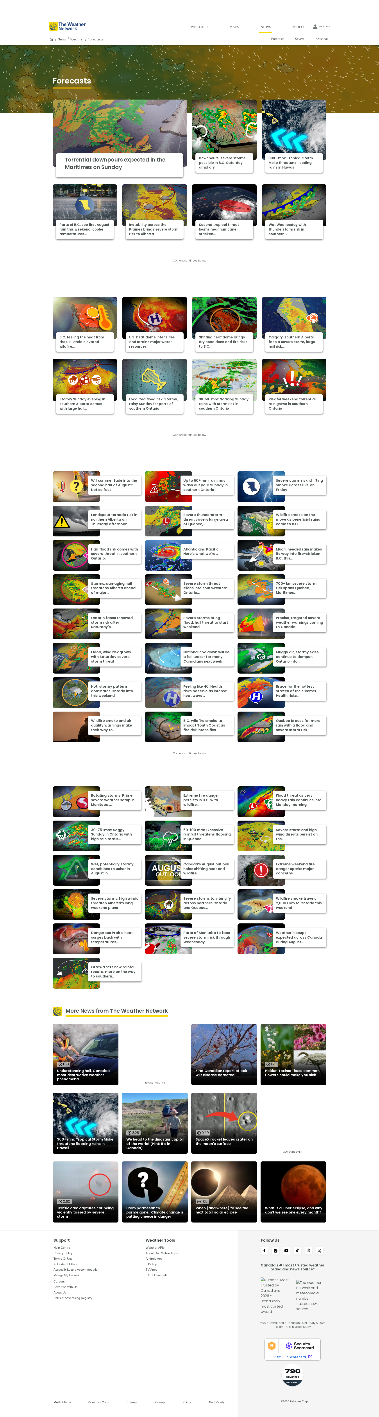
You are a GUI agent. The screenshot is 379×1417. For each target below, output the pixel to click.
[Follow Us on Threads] (308, 1251)
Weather (77, 39)
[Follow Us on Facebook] (264, 1251)
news (62, 39)
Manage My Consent (66, 1275)
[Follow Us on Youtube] (286, 1251)
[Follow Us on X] (319, 1251)
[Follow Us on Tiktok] (297, 1251)
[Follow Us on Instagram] (275, 1251)
